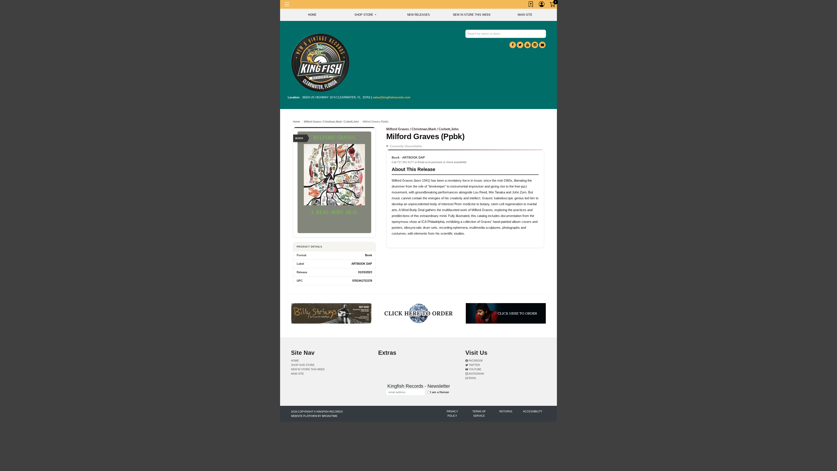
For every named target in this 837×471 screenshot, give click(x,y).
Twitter (474, 365)
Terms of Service (479, 413)
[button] (365, 15)
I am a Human (439, 392)
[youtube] (527, 45)
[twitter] (520, 45)
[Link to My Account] (542, 5)
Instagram (476, 373)
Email (472, 378)
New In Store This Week (472, 14)
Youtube (474, 369)
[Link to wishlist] (531, 5)
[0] (553, 5)
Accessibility (532, 411)
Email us (423, 162)
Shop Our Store (303, 365)
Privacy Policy (452, 413)
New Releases (418, 14)
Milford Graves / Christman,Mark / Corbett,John (331, 121)
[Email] (542, 45)
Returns (505, 411)
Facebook (475, 360)
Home (296, 121)
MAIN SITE (525, 14)
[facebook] (512, 45)
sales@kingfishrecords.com (391, 97)
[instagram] (535, 45)
